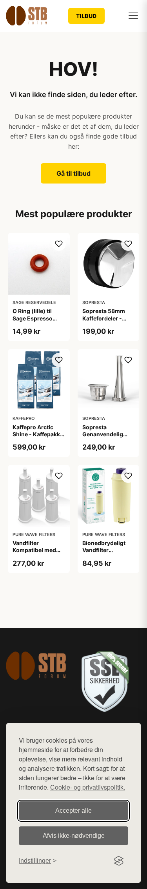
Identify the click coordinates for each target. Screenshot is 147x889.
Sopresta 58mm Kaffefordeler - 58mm (103, 318)
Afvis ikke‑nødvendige (74, 835)
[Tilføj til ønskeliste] (59, 244)
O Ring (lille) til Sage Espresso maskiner (33, 318)
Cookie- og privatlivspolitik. (87, 787)
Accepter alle (73, 810)
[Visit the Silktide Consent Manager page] (118, 860)
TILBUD (86, 16)
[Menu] (133, 15)
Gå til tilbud (73, 173)
